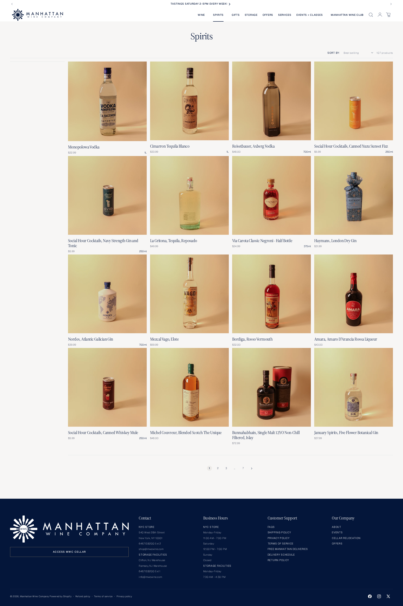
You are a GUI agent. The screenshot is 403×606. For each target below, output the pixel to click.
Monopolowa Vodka (83, 147)
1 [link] (209, 468)
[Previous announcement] (12, 4)
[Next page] (251, 468)
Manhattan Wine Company (34, 596)
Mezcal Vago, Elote (164, 339)
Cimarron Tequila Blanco (169, 146)
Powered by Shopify (60, 596)
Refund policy (82, 596)
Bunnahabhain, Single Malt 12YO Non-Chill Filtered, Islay (266, 435)
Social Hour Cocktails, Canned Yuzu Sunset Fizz (351, 146)
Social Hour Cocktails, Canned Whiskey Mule (103, 432)
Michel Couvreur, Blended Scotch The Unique (186, 432)
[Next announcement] (391, 4)
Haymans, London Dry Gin (335, 240)
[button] (203, 15)
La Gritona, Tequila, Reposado (173, 240)
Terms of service (103, 596)
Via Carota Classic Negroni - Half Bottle (262, 240)
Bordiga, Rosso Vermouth (252, 339)
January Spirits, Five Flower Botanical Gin (346, 432)
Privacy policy (124, 596)
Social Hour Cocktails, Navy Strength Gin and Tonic (103, 243)
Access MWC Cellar (69, 552)
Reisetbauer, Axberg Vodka (253, 146)
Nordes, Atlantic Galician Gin (90, 339)
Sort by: (333, 53)
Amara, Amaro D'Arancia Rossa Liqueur (345, 339)
